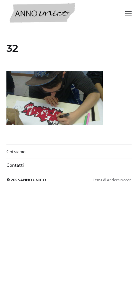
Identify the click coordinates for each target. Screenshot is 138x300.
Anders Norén (119, 179)
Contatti (15, 165)
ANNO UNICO (33, 179)
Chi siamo (16, 151)
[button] (128, 13)
